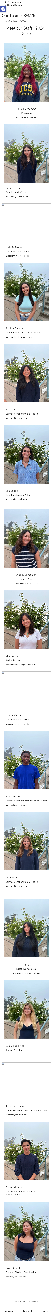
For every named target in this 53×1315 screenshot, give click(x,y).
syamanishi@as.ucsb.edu (26, 584)
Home (4, 21)
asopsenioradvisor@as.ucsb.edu (21, 665)
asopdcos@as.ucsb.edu (17, 197)
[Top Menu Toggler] (49, 3)
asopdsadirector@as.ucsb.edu (20, 337)
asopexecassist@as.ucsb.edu (26, 973)
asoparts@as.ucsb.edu (16, 1115)
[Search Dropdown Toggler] (43, 3)
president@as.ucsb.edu (26, 117)
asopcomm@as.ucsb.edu (17, 256)
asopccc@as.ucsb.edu (16, 805)
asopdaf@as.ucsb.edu (16, 499)
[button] (3, 9)
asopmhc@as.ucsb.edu (16, 418)
